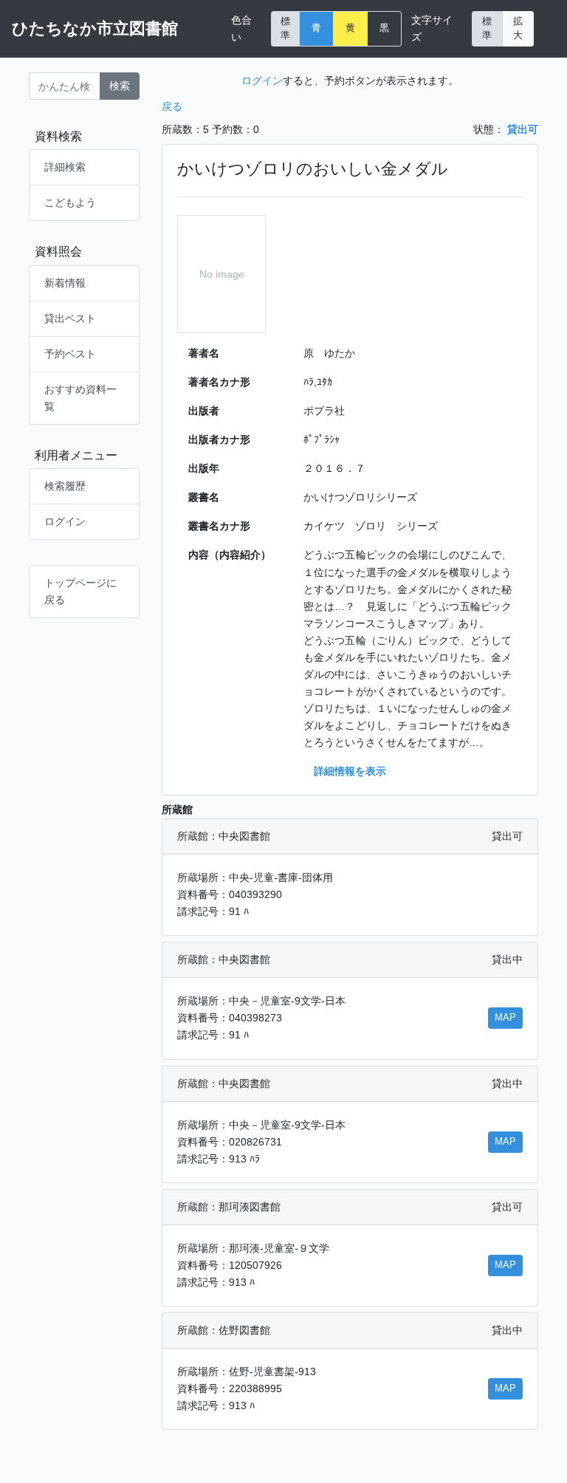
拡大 (518, 28)
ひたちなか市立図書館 (95, 28)
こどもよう (70, 202)
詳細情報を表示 (350, 771)
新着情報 (65, 283)
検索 (119, 86)
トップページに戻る (80, 591)
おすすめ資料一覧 (80, 397)
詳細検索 (65, 167)
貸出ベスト (70, 318)
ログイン (65, 521)
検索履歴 (65, 486)
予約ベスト (70, 354)
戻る (172, 106)
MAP (505, 1018)
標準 (285, 28)
